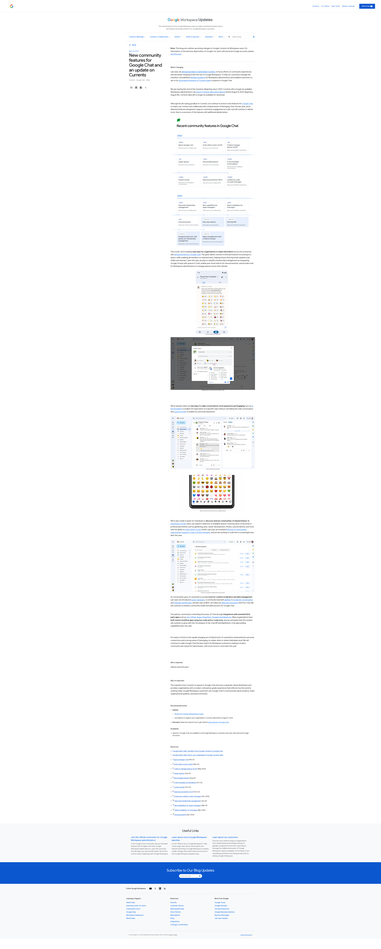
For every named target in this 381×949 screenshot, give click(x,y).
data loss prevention (230, 603)
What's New (130, 918)
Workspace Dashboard (134, 915)
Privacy (171, 935)
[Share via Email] (131, 87)
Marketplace (175, 915)
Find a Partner (175, 912)
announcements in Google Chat (187, 255)
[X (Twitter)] (155, 888)
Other (148, 80)
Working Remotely (177, 909)
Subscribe (367, 6)
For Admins (325, 6)
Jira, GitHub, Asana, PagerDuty (198, 617)
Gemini (177, 37)
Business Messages (222, 915)
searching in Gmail (178, 524)
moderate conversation (243, 600)
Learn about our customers (225, 837)
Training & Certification (179, 925)
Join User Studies (221, 918)
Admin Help (130, 903)
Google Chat (140, 80)
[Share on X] (145, 87)
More (221, 37)
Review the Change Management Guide (189, 714)
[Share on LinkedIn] (136, 87)
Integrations (174, 922)
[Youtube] (150, 888)
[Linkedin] (160, 888)
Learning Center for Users (136, 906)
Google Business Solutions (225, 912)
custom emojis (180, 412)
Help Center (335, 6)
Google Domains (221, 906)
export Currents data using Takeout (210, 92)
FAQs (172, 918)
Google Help (131, 912)
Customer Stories (177, 906)
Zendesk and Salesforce (221, 617)
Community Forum (133, 909)
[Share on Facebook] (141, 87)
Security (173, 903)
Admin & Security (193, 37)
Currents (132, 80)
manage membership (183, 603)
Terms (175, 935)
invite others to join (193, 530)
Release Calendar (348, 6)
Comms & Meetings (137, 37)
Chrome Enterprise (222, 909)
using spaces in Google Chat (218, 722)
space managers (198, 600)
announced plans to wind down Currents (198, 72)
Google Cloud (220, 903)
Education (209, 37)
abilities (227, 600)
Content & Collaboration (160, 37)
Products (315, 6)
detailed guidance (197, 77)
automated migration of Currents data (194, 80)
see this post (176, 54)
